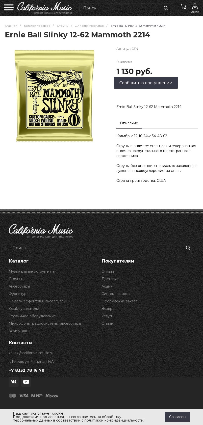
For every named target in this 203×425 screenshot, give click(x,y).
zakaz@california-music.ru (31, 353)
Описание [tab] (129, 123)
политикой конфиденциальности (113, 420)
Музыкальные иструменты (32, 271)
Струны (15, 279)
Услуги (107, 316)
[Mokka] (52, 395)
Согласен (177, 417)
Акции (107, 286)
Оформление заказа (119, 301)
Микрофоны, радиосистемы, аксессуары (45, 323)
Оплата (108, 271)
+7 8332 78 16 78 (26, 370)
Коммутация (19, 331)
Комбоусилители (24, 308)
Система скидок (116, 294)
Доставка (110, 279)
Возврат (109, 308)
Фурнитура (18, 294)
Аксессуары (19, 286)
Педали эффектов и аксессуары (37, 301)
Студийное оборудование (32, 316)
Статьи (107, 323)
